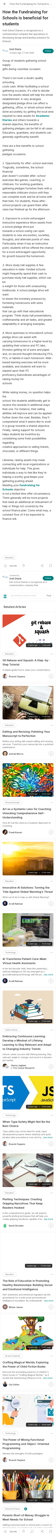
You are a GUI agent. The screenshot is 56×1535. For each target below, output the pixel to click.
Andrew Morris (16, 754)
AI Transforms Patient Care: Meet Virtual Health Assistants (24, 961)
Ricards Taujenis (17, 676)
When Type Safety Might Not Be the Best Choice (26, 1124)
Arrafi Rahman (16, 904)
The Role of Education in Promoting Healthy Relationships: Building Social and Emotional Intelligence (27, 1285)
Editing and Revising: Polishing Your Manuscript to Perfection (26, 733)
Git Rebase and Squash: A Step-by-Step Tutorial (26, 662)
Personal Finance (12, 1509)
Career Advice (11, 1030)
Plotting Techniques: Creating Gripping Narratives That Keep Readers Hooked (23, 1203)
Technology (10, 952)
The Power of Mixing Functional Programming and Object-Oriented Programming (26, 1444)
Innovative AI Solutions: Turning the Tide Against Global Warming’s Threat (28, 889)
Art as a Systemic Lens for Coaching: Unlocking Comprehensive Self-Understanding (27, 813)
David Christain (16, 1226)
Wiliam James (16, 1307)
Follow (48, 51)
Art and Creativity (12, 1356)
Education (9, 557)
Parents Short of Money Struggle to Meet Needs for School (26, 1517)
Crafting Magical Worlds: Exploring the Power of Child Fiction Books (26, 1364)
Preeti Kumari (15, 832)
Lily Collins (14, 1384)
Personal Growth (12, 802)
